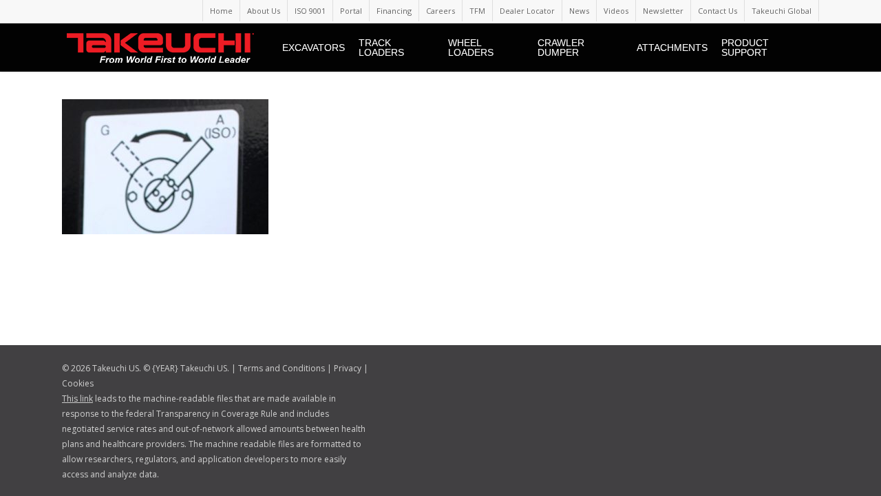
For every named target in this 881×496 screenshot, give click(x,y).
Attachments (672, 47)
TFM (477, 11)
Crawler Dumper (561, 47)
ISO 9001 (310, 11)
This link (77, 398)
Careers (440, 11)
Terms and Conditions (281, 368)
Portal (351, 11)
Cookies (78, 383)
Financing (394, 11)
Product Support (745, 47)
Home (221, 11)
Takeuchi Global (781, 11)
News (579, 11)
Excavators (313, 47)
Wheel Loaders (470, 47)
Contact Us (717, 11)
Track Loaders (381, 47)
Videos (616, 11)
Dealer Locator (527, 11)
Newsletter (663, 11)
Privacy (347, 368)
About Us (263, 11)
